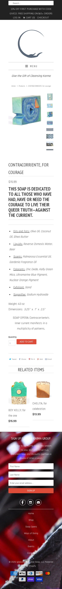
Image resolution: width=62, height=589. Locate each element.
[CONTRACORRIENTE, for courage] (26, 105)
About (31, 540)
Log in (16, 17)
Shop (31, 520)
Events (31, 546)
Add (41, 359)
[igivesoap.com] (31, 44)
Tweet (14, 359)
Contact (31, 553)
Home (31, 513)
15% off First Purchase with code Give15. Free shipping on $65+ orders (31, 9)
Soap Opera (31, 526)
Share (23, 359)
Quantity (12, 337)
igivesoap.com (23, 562)
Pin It (33, 359)
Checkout (43, 17)
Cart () (30, 17)
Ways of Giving (31, 533)
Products (22, 86)
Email (50, 359)
